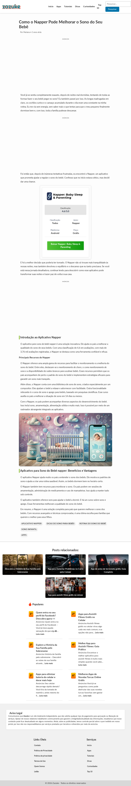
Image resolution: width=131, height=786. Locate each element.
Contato (37, 745)
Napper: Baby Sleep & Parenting (68, 196)
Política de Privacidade (43, 751)
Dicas (77, 6)
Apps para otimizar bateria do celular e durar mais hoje (45, 677)
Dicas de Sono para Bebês (60, 524)
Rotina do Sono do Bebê (93, 524)
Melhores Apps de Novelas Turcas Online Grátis (89, 677)
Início (50, 6)
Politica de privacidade (43, 756)
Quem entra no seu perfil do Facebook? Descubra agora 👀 (46, 616)
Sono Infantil (29, 529)
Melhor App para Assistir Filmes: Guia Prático (88, 646)
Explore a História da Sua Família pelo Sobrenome (46, 648)
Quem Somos (39, 766)
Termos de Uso (40, 761)
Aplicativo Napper (31, 524)
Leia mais (40, 634)
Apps (58, 6)
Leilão (36, 772)
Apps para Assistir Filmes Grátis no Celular (87, 617)
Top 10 (99, 6)
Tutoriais (68, 6)
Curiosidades (89, 6)
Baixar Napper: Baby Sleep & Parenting (65, 245)
